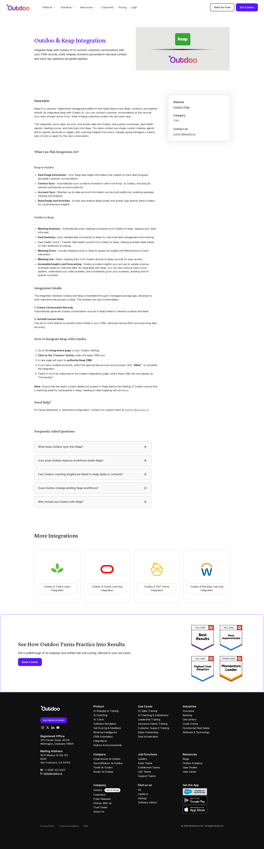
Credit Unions (190, 723)
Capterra (143, 794)
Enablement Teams (149, 767)
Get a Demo (247, 7)
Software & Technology (196, 732)
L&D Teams (144, 771)
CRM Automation (103, 736)
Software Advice (147, 802)
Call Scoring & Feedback (107, 728)
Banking (187, 715)
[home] (20, 7)
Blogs (186, 758)
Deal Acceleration (148, 736)
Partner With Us (102, 803)
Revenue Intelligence (105, 732)
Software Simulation (104, 723)
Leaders (142, 758)
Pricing (123, 7)
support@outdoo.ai (184, 134)
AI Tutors (98, 719)
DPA (86, 826)
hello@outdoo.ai (52, 773)
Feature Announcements (107, 745)
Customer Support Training (153, 728)
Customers (107, 7)
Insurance (188, 710)
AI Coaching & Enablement (153, 715)
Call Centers (189, 719)
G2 (139, 789)
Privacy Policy (47, 826)
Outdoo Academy (192, 763)
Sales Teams (145, 763)
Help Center (189, 771)
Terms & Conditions (69, 826)
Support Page (181, 107)
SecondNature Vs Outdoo (108, 763)
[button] (49, 7)
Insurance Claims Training (152, 723)
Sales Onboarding (148, 732)
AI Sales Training (147, 710)
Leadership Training (149, 719)
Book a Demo (30, 662)
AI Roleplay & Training (106, 710)
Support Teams (147, 776)
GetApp (142, 798)
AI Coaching (100, 715)
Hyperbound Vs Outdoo (106, 758)
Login (134, 7)
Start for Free (222, 7)
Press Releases (101, 798)
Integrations (100, 740)
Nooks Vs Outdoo (103, 771)
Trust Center (100, 807)
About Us (98, 811)
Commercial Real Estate (196, 728)
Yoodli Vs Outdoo (103, 767)
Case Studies (190, 767)
